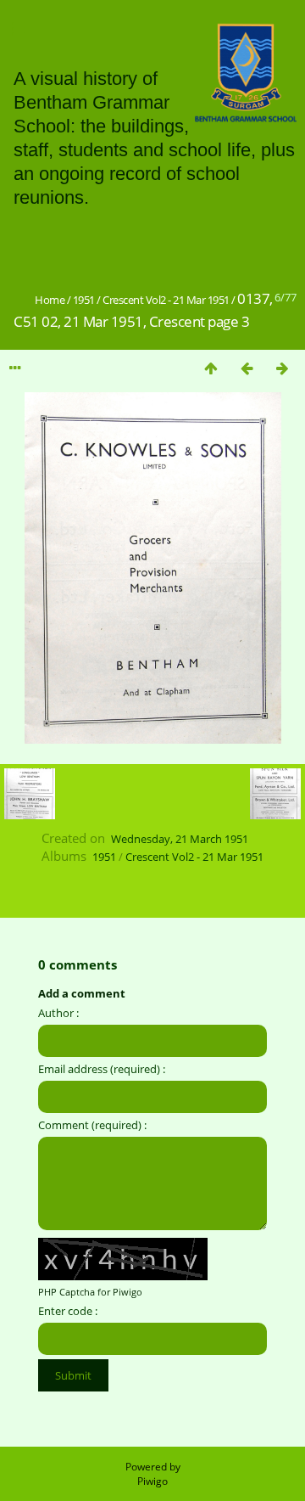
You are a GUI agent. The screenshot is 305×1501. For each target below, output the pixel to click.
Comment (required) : (92, 1125)
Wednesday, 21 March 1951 (179, 838)
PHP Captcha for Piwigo (90, 1291)
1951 (84, 299)
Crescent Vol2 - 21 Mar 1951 (166, 299)
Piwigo (152, 1481)
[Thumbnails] (211, 368)
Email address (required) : (101, 1069)
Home (49, 299)
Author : (58, 1012)
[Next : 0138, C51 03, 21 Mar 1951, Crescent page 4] (282, 368)
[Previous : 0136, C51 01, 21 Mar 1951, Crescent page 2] (246, 368)
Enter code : (67, 1310)
